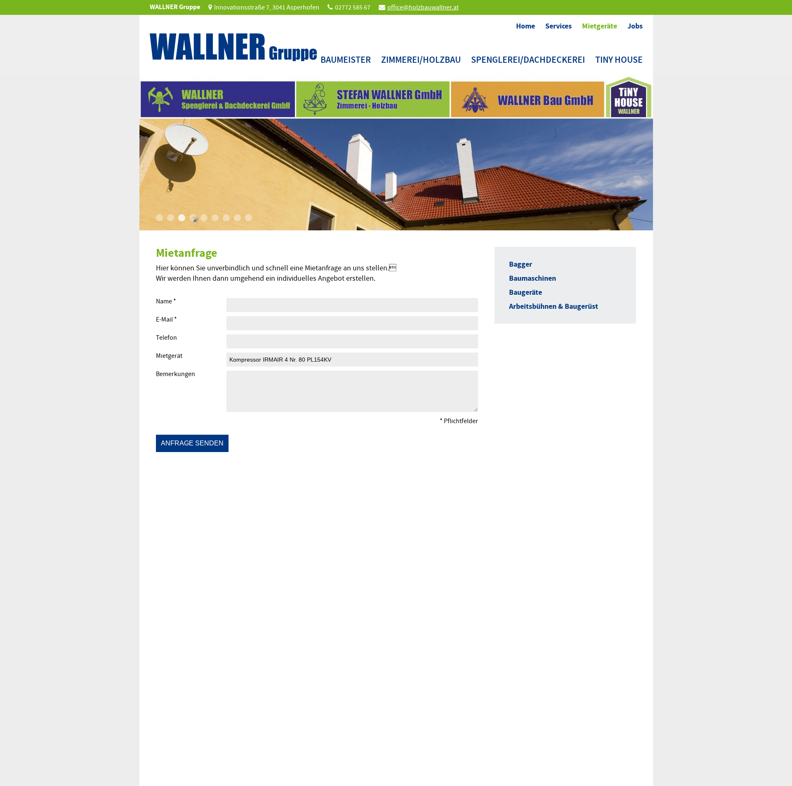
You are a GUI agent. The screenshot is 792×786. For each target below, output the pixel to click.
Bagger (520, 264)
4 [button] (192, 217)
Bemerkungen (175, 374)
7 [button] (226, 217)
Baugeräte (525, 292)
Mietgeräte (599, 26)
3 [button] (181, 217)
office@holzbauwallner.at (423, 7)
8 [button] (237, 217)
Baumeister (346, 60)
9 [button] (248, 217)
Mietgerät (169, 356)
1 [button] (159, 217)
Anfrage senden (192, 443)
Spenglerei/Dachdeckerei (528, 60)
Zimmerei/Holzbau (421, 60)
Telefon (166, 337)
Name (166, 301)
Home (525, 26)
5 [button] (203, 217)
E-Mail (166, 319)
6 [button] (215, 217)
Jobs (635, 26)
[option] (396, 152)
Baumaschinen (532, 278)
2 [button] (170, 217)
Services (558, 26)
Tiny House (619, 60)
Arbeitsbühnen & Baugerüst (553, 306)
